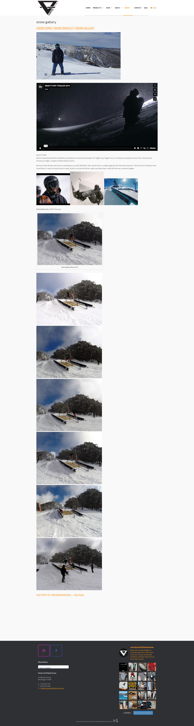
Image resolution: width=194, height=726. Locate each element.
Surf (108, 8)
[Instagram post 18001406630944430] (123, 695)
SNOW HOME (44, 27)
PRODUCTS (97, 8)
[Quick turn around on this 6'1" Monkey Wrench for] (123, 686)
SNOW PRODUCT (63, 27)
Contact (137, 8)
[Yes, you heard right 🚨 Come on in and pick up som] (152, 676)
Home (88, 8)
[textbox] (53, 667)
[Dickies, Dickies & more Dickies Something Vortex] (133, 686)
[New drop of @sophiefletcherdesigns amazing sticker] (152, 705)
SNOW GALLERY (84, 27)
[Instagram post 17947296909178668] (123, 705)
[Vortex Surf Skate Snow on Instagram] (44, 650)
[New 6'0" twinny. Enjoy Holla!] (133, 667)
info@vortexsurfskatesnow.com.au (52, 688)
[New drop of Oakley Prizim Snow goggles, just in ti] (133, 676)
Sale (146, 8)
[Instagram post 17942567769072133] (142, 667)
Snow (127, 8)
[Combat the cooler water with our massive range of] (142, 705)
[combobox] (53, 666)
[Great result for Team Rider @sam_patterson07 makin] (133, 705)
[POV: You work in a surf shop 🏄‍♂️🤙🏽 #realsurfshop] (142, 686)
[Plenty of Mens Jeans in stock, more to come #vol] (152, 686)
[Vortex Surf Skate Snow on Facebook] (56, 650)
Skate (117, 8)
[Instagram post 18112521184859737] (152, 695)
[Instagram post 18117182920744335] (133, 695)
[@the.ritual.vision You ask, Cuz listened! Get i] (152, 667)
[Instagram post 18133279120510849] (142, 695)
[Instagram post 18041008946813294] (142, 676)
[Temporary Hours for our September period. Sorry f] (123, 667)
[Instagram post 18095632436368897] (123, 676)
